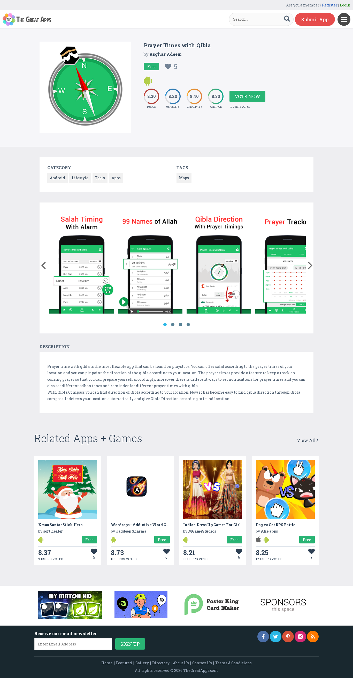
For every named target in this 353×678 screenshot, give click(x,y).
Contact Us (202, 662)
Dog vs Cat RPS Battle (275, 524)
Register (329, 5)
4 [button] (188, 324)
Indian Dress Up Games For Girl (212, 524)
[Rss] (313, 636)
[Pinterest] (288, 636)
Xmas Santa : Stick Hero (60, 524)
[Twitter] (275, 636)
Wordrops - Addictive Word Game (142, 524)
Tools (100, 177)
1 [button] (164, 324)
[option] (81, 262)
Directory (161, 662)
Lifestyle (80, 177)
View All (307, 440)
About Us (181, 662)
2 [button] (172, 324)
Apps (116, 177)
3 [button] (180, 324)
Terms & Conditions (233, 662)
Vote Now (247, 96)
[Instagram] (300, 636)
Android (57, 177)
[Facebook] (263, 636)
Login (345, 5)
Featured (124, 662)
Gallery (142, 662)
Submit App (314, 19)
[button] (43, 264)
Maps (184, 177)
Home (107, 662)
